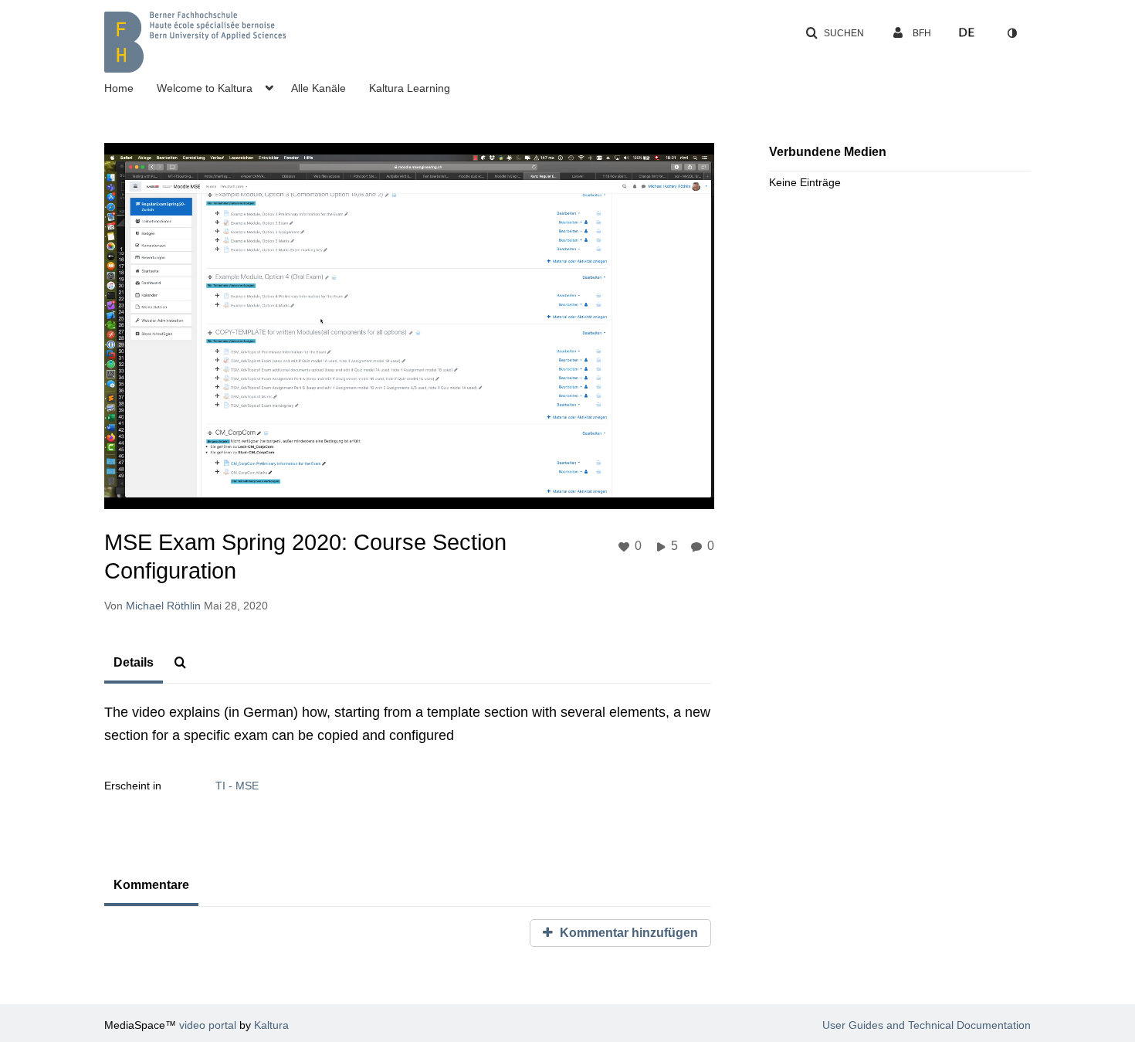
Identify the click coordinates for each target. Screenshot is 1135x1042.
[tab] (133, 663)
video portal (207, 1025)
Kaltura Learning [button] (409, 88)
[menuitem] (130, 86)
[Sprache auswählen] (966, 33)
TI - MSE (237, 785)
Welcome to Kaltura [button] (204, 88)
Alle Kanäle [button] (318, 88)
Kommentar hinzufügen (627, 932)
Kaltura (271, 1025)
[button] (834, 33)
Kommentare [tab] (151, 884)
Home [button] (119, 88)
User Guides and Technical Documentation (926, 1025)
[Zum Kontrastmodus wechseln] (1011, 33)
